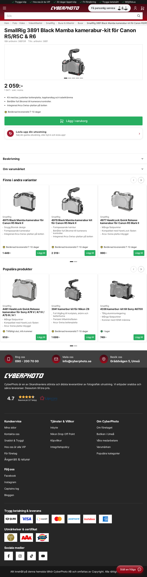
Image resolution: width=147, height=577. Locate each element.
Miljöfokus (130, 2)
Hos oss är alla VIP (15, 446)
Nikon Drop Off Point (62, 433)
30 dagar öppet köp (66, 2)
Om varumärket (14, 169)
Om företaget (104, 427)
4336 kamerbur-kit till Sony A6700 (121, 309)
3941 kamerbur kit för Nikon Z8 (70, 309)
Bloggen (9, 495)
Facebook (10, 475)
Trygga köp (20, 2)
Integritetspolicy (59, 446)
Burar (80, 23)
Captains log (11, 488)
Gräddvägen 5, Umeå (125, 361)
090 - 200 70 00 (27, 361)
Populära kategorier (108, 453)
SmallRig (50, 23)
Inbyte (54, 427)
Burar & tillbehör (66, 23)
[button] (31, 398)
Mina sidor (10, 427)
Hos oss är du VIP (41, 2)
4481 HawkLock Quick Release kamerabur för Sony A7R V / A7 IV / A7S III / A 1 (23, 312)
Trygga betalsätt (110, 2)
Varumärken (104, 446)
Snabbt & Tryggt (14, 440)
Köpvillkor (56, 440)
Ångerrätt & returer (17, 459)
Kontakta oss (11, 433)
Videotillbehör (35, 23)
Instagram (10, 482)
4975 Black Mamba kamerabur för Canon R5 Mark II (23, 222)
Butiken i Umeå (105, 433)
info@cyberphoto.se (77, 361)
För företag (10, 453)
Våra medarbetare (107, 440)
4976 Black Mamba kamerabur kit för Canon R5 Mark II (71, 222)
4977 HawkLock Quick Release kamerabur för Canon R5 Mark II (119, 222)
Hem (6, 23)
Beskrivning (11, 159)
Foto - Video (19, 23)
